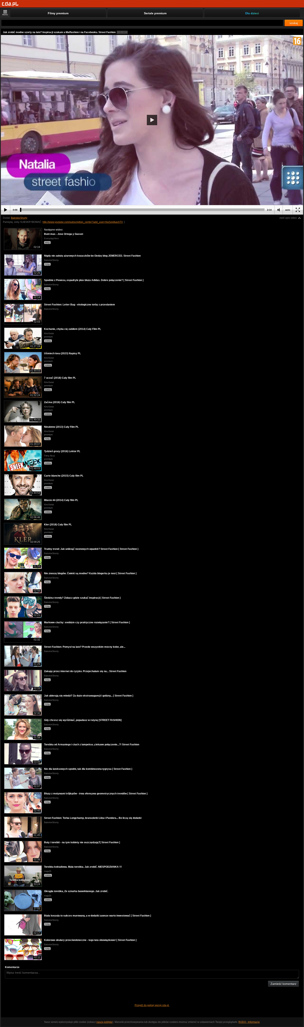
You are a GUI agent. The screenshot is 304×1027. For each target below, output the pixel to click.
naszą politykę (104, 1022)
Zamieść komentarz (283, 983)
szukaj (294, 23)
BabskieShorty (19, 217)
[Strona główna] (10, 4)
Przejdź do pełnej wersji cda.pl (152, 1005)
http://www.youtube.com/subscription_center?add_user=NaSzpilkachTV (83, 222)
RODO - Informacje (249, 1022)
